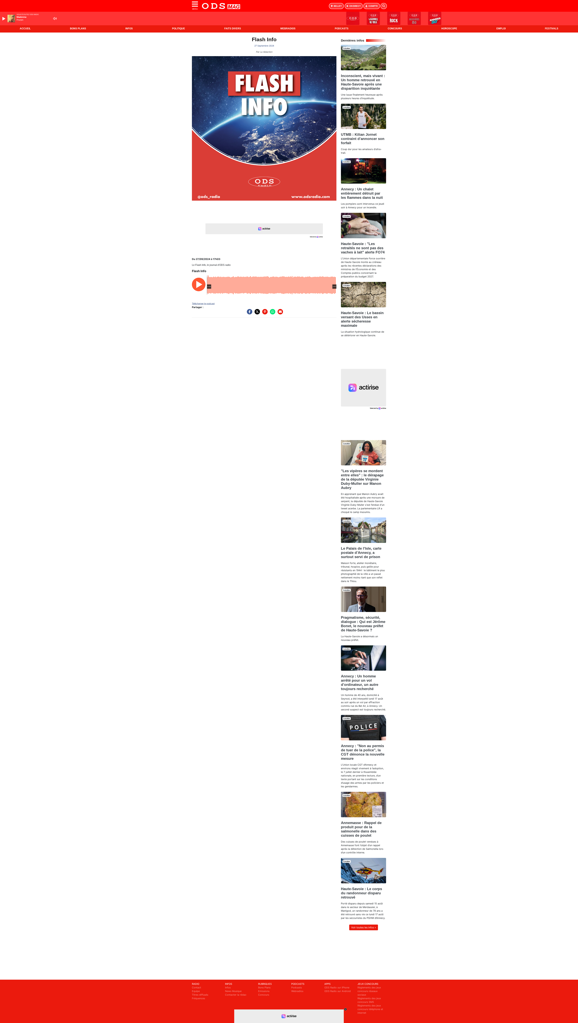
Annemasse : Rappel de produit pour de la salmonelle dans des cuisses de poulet (361, 829)
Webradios (287, 28)
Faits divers (232, 28)
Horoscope (449, 28)
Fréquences (198, 998)
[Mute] (55, 18)
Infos (129, 28)
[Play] (4, 18)
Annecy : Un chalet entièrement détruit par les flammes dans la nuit (362, 193)
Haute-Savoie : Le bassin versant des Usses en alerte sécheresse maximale (362, 319)
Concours (395, 28)
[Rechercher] (384, 6)
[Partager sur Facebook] (248, 313)
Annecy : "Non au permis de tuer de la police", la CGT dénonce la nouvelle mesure (362, 752)
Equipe (196, 991)
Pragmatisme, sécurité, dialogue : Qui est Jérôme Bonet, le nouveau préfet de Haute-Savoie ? (363, 623)
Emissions (263, 991)
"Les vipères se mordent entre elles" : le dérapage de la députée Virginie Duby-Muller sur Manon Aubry (362, 479)
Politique (178, 28)
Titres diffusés (200, 994)
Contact (196, 987)
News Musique (233, 991)
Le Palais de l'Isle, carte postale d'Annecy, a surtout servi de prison (361, 552)
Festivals (551, 28)
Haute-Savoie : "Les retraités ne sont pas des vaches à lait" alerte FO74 (363, 248)
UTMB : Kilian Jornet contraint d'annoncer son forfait (362, 138)
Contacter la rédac (235, 994)
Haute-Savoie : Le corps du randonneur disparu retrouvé (361, 893)
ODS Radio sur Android (337, 991)
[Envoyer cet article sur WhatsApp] (271, 313)
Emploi (501, 28)
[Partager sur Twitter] (256, 313)
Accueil (25, 28)
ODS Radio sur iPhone (336, 987)
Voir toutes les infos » (363, 927)
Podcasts (341, 28)
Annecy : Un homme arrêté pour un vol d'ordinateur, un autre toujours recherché (359, 682)
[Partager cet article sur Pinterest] (264, 313)
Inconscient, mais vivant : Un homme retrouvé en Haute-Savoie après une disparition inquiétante (363, 82)
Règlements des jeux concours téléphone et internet (370, 1009)
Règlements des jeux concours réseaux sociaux (369, 991)
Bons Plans (78, 28)
